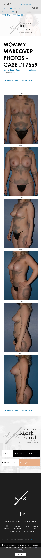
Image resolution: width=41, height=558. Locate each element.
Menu (35, 7)
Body (18, 70)
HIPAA (27, 526)
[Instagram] (24, 514)
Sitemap (6, 528)
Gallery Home (8, 70)
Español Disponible (9, 4)
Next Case (26, 80)
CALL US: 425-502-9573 (11, 8)
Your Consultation (17, 453)
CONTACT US (26, 4)
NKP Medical (35, 539)
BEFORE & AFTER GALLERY (13, 15)
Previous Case (12, 80)
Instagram (16, 463)
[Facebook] (19, 514)
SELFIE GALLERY (8, 11)
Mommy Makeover (29, 70)
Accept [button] (20, 554)
